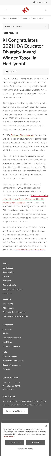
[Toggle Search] (46, 10)
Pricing (5, 333)
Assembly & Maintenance (13, 360)
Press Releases (37, 18)
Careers (6, 276)
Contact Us (7, 293)
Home (5, 18)
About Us (13, 18)
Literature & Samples (11, 346)
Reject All (35, 442)
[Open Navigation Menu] (5, 10)
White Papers (8, 308)
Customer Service (10, 356)
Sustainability (8, 272)
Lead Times (7, 342)
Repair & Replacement (12, 365)
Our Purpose (8, 268)
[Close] (46, 425)
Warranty (6, 369)
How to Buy (7, 329)
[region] (25, 439)
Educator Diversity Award (22, 135)
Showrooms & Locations (12, 289)
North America (40, 2)
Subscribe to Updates (15, 411)
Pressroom (24, 18)
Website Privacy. (9, 436)
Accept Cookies (15, 442)
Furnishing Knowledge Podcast (15, 316)
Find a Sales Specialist (12, 337)
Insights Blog (8, 303)
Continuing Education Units (14, 312)
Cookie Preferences (25, 449)
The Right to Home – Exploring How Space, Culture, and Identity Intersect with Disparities (25, 199)
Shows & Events (9, 285)
